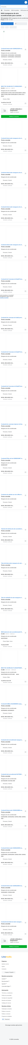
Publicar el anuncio (14, 116)
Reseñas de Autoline (6, 1000)
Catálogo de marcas (6, 1002)
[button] (26, 2)
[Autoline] (2, 10)
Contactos (4, 969)
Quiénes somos (5, 964)
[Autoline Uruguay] (9, 2)
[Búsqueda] (25, 6)
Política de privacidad (6, 995)
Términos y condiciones (7, 993)
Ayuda (3, 966)
